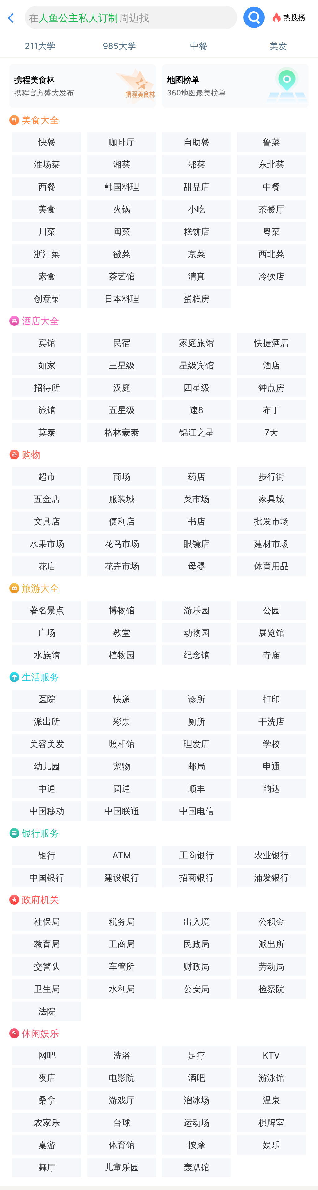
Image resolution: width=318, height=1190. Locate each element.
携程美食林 (44, 86)
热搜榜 (294, 17)
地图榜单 (196, 86)
